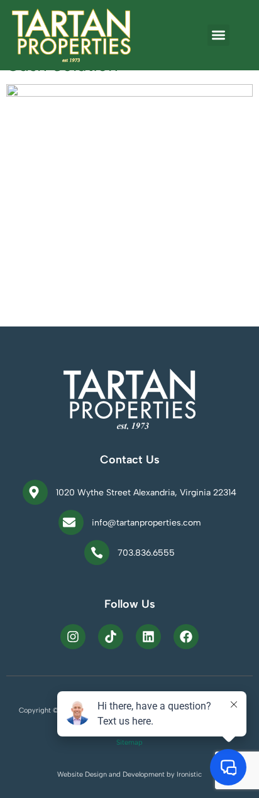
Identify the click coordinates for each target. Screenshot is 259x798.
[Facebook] (186, 636)
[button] (218, 35)
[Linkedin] (148, 636)
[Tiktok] (110, 636)
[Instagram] (72, 636)
